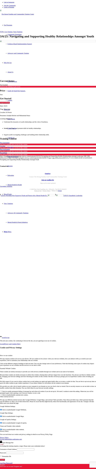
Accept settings (4, 439)
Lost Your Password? (6, 463)
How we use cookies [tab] (6, 355)
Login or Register (9, 7)
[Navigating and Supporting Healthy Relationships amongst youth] (48, 41)
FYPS (2, 32)
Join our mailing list (47, 180)
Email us (47, 173)
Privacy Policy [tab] (4, 431)
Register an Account (6, 468)
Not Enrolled (4, 85)
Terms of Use (37, 190)
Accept (2, 344)
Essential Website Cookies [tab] (8, 368)
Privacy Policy (46, 190)
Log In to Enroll (5, 102)
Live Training (8, 32)
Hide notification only (15, 439)
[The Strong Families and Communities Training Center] (17, 14)
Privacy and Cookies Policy (12, 344)
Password (3, 453)
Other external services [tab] (7, 396)
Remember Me (6, 456)
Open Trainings (17, 32)
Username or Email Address (8, 449)
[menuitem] (50, 5)
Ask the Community (10, 5)
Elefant (60, 190)
